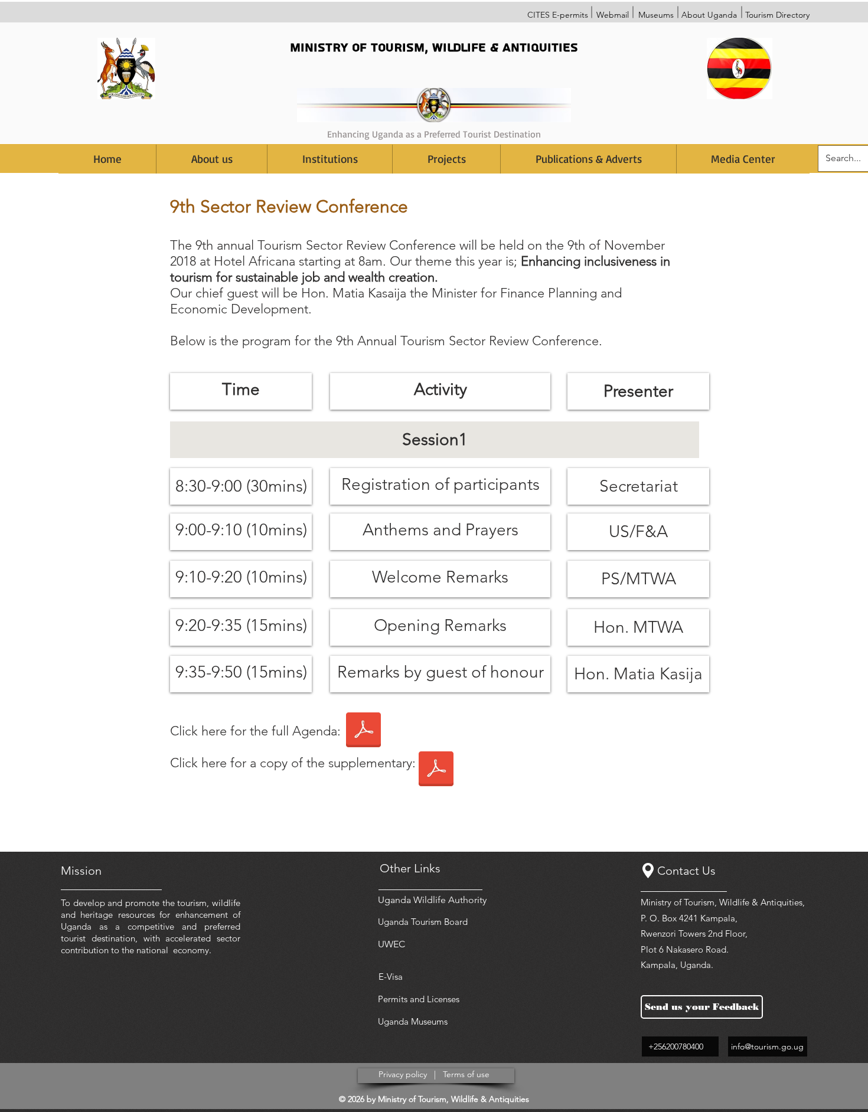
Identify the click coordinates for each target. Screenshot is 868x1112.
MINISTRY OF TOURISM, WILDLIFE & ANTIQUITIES (434, 47)
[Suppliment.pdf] (436, 770)
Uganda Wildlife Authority (432, 899)
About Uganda (709, 14)
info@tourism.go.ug (767, 1046)
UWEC (391, 944)
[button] (329, 159)
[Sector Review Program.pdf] (363, 731)
